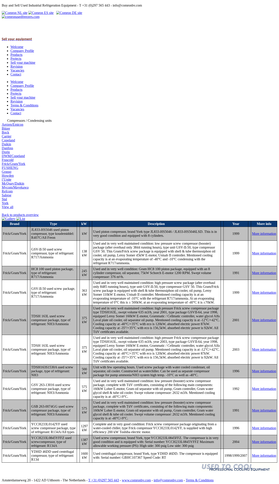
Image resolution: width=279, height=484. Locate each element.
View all (7, 207)
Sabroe (6, 195)
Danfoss (7, 148)
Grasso (6, 171)
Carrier (6, 136)
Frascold (8, 160)
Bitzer (6, 128)
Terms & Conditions (200, 480)
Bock (5, 132)
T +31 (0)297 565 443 (103, 480)
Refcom (7, 191)
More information (264, 233)
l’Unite (6, 179)
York (5, 203)
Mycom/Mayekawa (15, 187)
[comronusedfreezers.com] (20, 17)
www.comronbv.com (136, 480)
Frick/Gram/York (13, 164)
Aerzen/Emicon (12, 124)
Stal (4, 199)
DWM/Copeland (13, 156)
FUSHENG (10, 168)
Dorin (6, 152)
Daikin (6, 144)
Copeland (8, 140)
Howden (8, 175)
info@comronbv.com (168, 480)
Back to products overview (20, 215)
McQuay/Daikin (13, 183)
